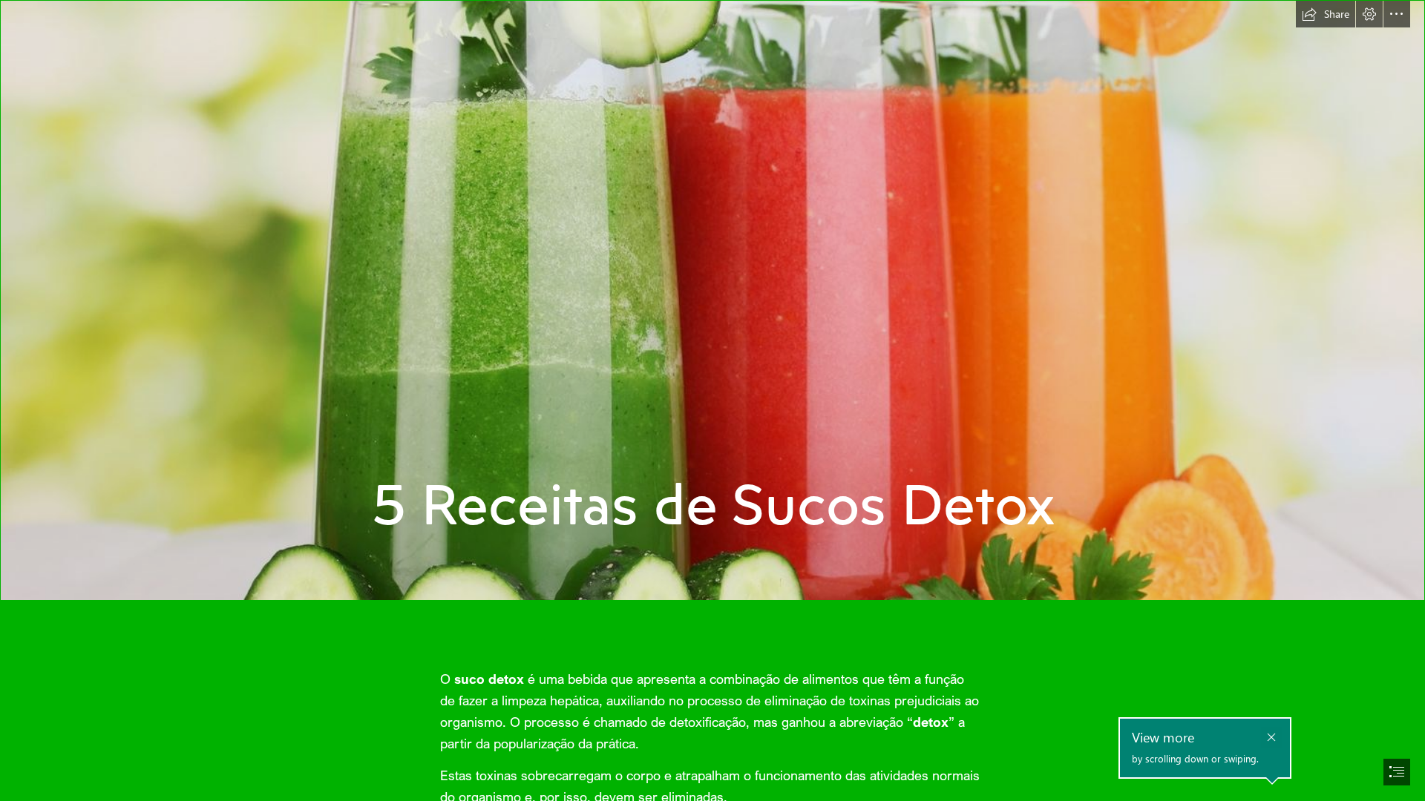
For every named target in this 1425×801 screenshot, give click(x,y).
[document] (712, 400)
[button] (1325, 14)
